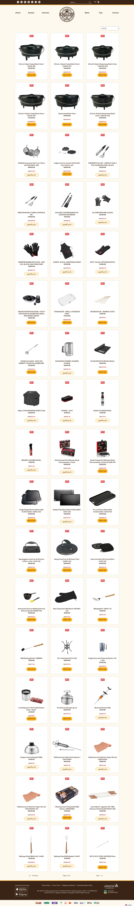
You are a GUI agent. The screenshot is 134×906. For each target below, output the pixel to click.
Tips (100, 13)
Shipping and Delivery (68, 885)
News (87, 13)
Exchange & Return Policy (84, 885)
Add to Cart (31, 75)
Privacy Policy (46, 885)
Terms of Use (56, 885)
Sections (45, 13)
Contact (115, 13)
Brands (31, 13)
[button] (129, 905)
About (18, 13)
